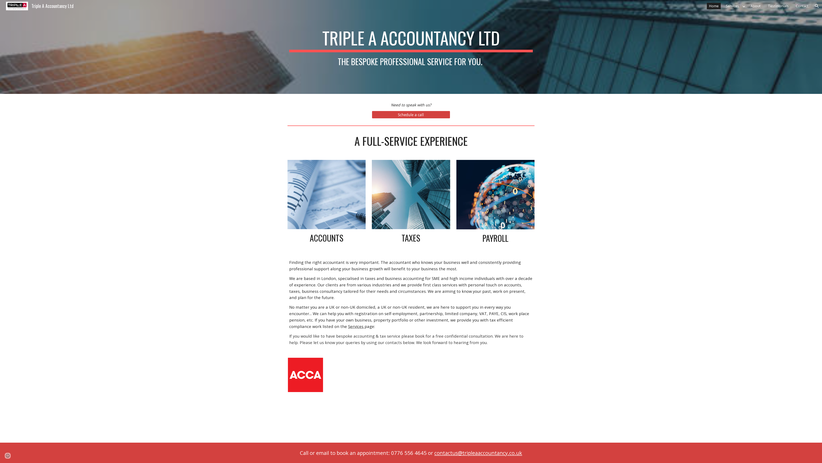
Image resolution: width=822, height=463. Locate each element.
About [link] (756, 6)
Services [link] (732, 6)
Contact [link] (802, 6)
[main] (411, 47)
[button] (817, 6)
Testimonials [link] (778, 6)
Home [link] (714, 6)
